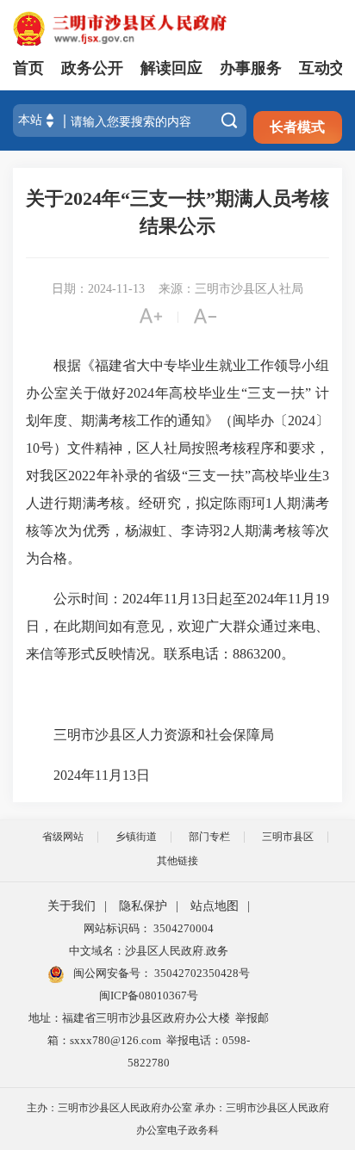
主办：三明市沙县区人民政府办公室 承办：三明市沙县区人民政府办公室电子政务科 (178, 1119)
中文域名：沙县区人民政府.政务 (148, 950)
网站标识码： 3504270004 (149, 928)
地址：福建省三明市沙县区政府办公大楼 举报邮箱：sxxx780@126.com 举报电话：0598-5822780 (148, 1040)
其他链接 (177, 861)
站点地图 (214, 906)
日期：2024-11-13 (98, 288)
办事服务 (251, 68)
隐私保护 (143, 906)
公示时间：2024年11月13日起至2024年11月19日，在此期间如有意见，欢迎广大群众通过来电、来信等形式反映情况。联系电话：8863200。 (177, 626)
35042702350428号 (201, 973)
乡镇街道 (136, 837)
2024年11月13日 (114, 775)
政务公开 (92, 68)
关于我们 (71, 906)
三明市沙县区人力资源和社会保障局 (169, 734)
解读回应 (171, 68)
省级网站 (63, 837)
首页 (28, 68)
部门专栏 (209, 837)
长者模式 (297, 127)
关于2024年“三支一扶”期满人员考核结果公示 (177, 212)
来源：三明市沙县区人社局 (231, 288)
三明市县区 (288, 837)
